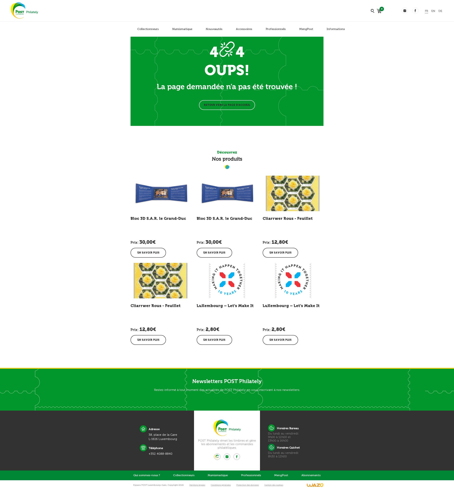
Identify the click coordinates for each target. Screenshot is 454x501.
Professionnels (276, 29)
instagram (405, 10)
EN (433, 11)
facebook (415, 10)
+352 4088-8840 (160, 453)
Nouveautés (214, 29)
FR (426, 11)
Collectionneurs (148, 29)
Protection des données (247, 485)
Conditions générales (221, 485)
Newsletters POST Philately (227, 381)
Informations (336, 29)
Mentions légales (197, 485)
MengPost (306, 29)
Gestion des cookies (273, 485)
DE (440, 11)
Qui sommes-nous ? (146, 475)
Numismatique (182, 29)
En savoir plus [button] (148, 252)
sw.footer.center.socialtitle (217, 456)
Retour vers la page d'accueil (227, 105)
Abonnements (311, 475)
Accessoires (244, 29)
